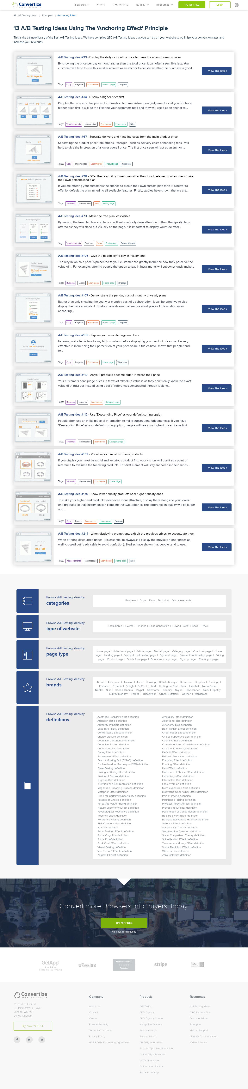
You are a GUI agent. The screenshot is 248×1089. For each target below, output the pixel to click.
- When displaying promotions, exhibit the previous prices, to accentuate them (141, 534)
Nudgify (141, 4)
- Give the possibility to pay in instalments (116, 256)
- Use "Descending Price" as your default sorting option (125, 415)
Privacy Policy (97, 1036)
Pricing (101, 4)
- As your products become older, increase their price (124, 375)
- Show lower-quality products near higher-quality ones (125, 494)
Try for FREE (191, 4)
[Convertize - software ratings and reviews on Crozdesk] (124, 964)
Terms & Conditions (100, 1030)
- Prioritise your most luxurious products (115, 454)
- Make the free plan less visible (108, 216)
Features (81, 4)
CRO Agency (120, 4)
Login (220, 4)
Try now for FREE (33, 1026)
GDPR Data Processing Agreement (109, 1042)
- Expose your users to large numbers (113, 335)
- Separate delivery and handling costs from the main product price (132, 137)
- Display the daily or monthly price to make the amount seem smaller (134, 57)
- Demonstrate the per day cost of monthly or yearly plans (127, 295)
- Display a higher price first (105, 97)
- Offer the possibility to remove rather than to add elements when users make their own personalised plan (125, 178)
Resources (163, 4)
